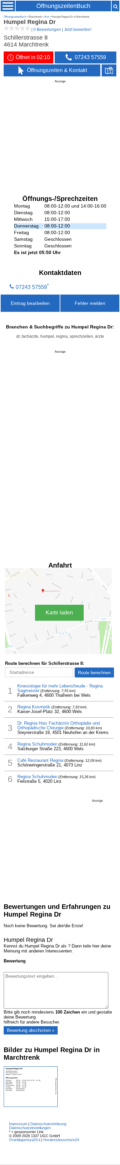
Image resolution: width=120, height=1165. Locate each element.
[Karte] (109, 70)
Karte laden (59, 612)
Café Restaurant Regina (40, 760)
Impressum (18, 1124)
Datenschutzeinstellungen (30, 1128)
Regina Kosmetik (33, 707)
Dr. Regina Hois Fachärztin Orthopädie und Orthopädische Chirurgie (58, 725)
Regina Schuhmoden (37, 744)
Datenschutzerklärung (48, 1124)
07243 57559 (31, 287)
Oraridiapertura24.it (24, 1140)
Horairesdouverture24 (61, 1140)
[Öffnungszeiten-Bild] (31, 1105)
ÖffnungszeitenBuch (63, 6)
